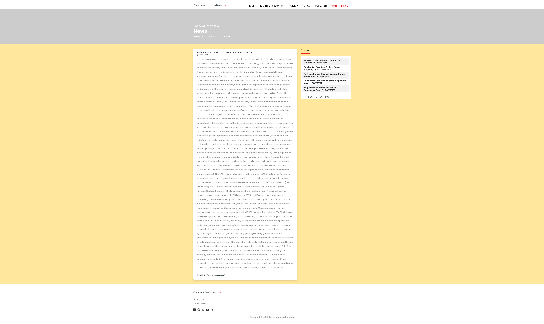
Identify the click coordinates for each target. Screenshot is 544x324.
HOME (251, 5)
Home (196, 36)
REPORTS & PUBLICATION (272, 5)
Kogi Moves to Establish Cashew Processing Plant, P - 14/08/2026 (320, 88)
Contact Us (199, 303)
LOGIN (334, 5)
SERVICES (293, 5)
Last (328, 96)
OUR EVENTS (321, 5)
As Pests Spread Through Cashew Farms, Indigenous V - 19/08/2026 (324, 75)
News (227, 36)
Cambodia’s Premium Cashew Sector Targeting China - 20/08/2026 (322, 68)
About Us (198, 299)
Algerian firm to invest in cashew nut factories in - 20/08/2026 (322, 61)
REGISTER (344, 5)
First (309, 96)
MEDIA (307, 5)
